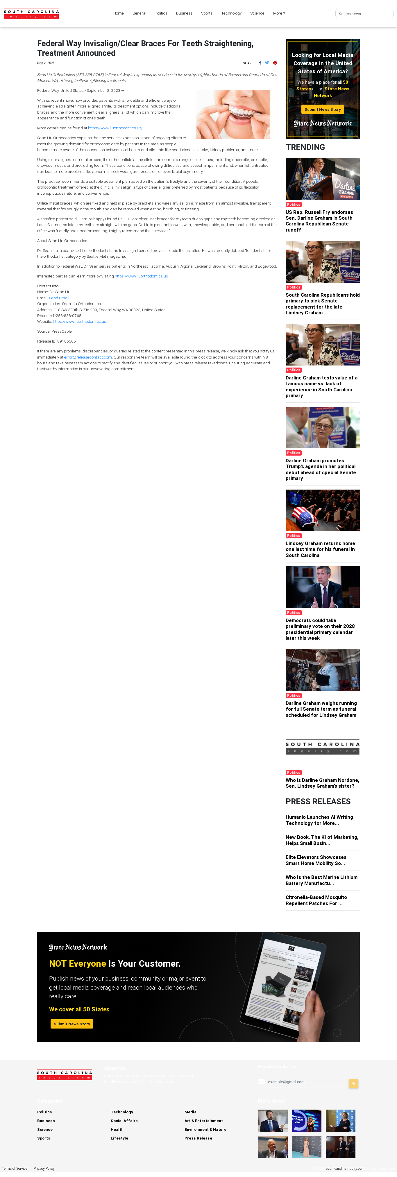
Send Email (59, 297)
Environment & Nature (205, 1129)
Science (257, 13)
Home (118, 13)
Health (117, 1129)
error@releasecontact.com (88, 357)
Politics (161, 13)
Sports (206, 13)
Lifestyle (119, 1138)
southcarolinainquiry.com (345, 1168)
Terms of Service (14, 1168)
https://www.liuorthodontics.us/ (115, 127)
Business (184, 13)
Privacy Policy (44, 1168)
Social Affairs (124, 1120)
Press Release (198, 1138)
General (139, 13)
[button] (260, 62)
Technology (231, 13)
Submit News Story (323, 109)
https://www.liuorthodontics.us (141, 276)
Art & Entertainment (204, 1120)
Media (190, 1112)
